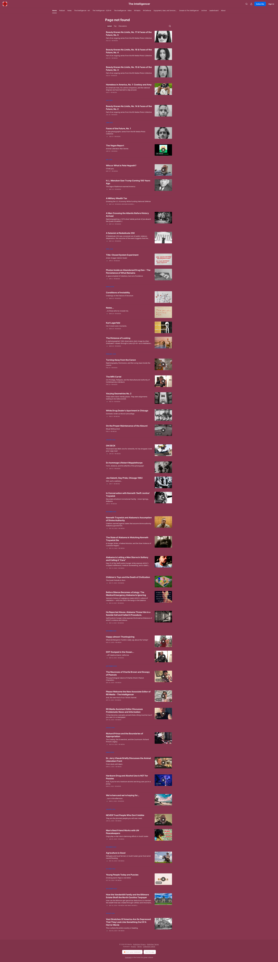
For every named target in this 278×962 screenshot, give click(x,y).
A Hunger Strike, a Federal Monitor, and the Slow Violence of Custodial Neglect (128, 544)
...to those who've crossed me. (117, 311)
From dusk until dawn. (114, 764)
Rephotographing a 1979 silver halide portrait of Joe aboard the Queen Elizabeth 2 (128, 220)
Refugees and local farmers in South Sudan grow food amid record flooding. (128, 857)
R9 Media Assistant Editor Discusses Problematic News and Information (124, 710)
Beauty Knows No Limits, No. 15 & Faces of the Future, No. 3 (129, 68)
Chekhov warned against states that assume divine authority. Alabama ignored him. (128, 524)
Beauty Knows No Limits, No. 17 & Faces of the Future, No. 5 (129, 33)
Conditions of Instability (118, 292)
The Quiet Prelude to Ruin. (116, 580)
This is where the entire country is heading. (122, 928)
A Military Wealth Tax (116, 198)
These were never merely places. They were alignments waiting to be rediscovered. (126, 397)
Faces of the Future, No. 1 (118, 128)
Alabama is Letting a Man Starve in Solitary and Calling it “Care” (127, 558)
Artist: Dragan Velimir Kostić (116, 258)
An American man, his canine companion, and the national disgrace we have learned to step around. (128, 89)
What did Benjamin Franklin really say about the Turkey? (127, 640)
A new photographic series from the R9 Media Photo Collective (125, 132)
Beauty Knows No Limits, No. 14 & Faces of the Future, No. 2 (129, 107)
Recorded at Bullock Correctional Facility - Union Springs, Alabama (127, 500)
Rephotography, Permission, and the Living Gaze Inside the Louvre (128, 364)
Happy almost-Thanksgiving (120, 637)
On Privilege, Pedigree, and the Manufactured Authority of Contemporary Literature (128, 381)
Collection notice (149, 946)
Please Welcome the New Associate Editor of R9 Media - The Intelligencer (128, 693)
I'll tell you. (110, 168)
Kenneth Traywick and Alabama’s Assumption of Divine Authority (129, 519)
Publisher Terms (153, 944)
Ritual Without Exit (113, 429)
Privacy (133, 946)
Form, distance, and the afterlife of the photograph (125, 466)
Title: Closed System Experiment (122, 255)
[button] (54, 10)
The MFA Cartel (113, 377)
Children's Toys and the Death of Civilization (128, 577)
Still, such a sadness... (114, 481)
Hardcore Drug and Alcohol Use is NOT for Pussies (127, 777)
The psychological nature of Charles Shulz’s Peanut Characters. (125, 679)
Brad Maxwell (129, 204)
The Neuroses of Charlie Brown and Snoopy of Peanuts (128, 673)
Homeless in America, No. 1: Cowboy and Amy (128, 84)
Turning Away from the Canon (121, 360)
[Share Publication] (251, 4)
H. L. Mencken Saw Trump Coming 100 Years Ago (128, 182)
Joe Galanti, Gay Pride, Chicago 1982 (124, 478)
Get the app (149, 952)
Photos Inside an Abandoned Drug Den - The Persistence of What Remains (128, 271)
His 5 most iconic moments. (116, 326)
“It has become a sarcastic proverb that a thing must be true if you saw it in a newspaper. (129, 716)
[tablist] (117, 26)
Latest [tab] (109, 26)
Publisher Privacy (139, 944)
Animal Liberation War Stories (117, 148)
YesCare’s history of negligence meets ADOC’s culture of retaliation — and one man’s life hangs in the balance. (127, 599)
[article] (139, 38)
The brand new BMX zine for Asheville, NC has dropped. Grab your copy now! (129, 450)
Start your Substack (133, 952)
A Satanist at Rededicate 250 (120, 233)
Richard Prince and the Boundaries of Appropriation (124, 735)
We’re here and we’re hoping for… (122, 795)
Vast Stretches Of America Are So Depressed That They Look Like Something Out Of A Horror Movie (128, 922)
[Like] (107, 43)
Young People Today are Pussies (122, 874)
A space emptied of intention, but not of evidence (124, 276)
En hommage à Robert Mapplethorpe (124, 463)
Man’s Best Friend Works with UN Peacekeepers (122, 832)
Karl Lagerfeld (113, 323)
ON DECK (110, 445)
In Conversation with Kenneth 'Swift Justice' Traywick (128, 494)
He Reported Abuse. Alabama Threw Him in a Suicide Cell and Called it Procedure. (128, 613)
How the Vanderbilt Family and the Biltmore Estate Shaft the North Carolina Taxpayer (127, 896)
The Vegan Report (115, 145)
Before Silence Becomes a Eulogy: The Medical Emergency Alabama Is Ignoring (126, 593)
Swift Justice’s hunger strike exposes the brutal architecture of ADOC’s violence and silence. (129, 619)
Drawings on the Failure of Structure (119, 295)
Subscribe (260, 4)
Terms (139, 946)
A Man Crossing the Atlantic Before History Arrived (127, 214)
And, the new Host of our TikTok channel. (121, 697)
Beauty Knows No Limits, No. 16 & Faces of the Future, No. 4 (129, 51)
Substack (128, 957)
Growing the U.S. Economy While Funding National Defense (128, 201)
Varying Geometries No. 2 (118, 393)
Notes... (110, 308)
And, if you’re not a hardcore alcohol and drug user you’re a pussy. (128, 782)
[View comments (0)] (121, 43)
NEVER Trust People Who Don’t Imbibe (125, 815)
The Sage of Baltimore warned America (120, 186)
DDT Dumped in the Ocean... (120, 652)
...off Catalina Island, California (117, 655)
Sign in (271, 4)
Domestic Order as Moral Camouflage (120, 414)
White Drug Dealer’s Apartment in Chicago (127, 410)
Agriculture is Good (115, 853)
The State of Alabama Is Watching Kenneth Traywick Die (127, 539)
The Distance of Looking (118, 338)
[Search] (246, 4)
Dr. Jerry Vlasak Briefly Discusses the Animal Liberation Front (128, 759)
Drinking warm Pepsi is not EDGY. (118, 878)
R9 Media (115, 40)
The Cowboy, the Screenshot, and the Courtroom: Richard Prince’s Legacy (127, 740)
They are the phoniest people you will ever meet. (124, 818)
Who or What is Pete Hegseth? (121, 165)
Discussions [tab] (123, 26)
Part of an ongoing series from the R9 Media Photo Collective (129, 38)
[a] (163, 150)
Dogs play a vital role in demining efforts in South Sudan (127, 836)
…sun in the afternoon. (114, 798)
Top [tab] (115, 26)
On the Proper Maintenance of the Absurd (126, 426)
